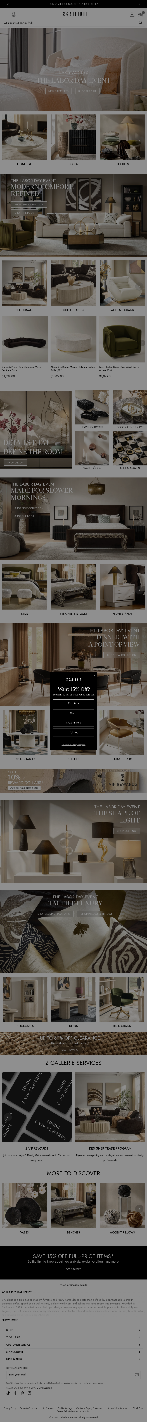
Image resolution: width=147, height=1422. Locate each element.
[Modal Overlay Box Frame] (73, 711)
